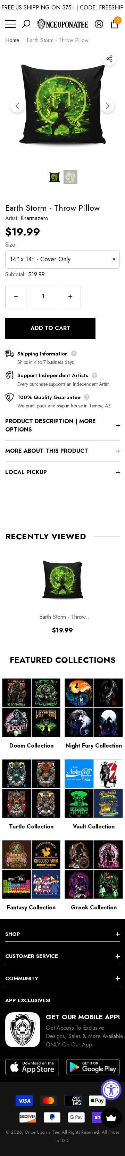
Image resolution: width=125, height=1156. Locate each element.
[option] (62, 105)
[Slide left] (17, 106)
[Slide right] (108, 106)
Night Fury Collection (94, 746)
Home (12, 40)
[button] (26, 24)
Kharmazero (34, 218)
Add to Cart (50, 328)
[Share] (109, 59)
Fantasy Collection (31, 907)
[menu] (10, 24)
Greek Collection (94, 907)
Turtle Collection (31, 827)
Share (109, 59)
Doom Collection (31, 746)
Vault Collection (94, 827)
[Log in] (99, 24)
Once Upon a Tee (42, 1132)
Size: (11, 245)
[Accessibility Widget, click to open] (111, 1089)
